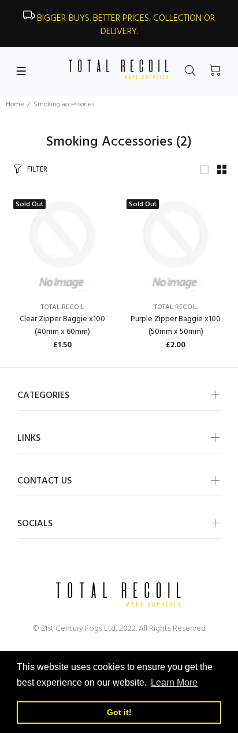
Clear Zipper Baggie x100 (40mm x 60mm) (62, 325)
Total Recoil (62, 307)
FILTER (37, 169)
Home (15, 104)
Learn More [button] (174, 682)
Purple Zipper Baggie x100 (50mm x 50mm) (176, 325)
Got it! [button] (119, 712)
